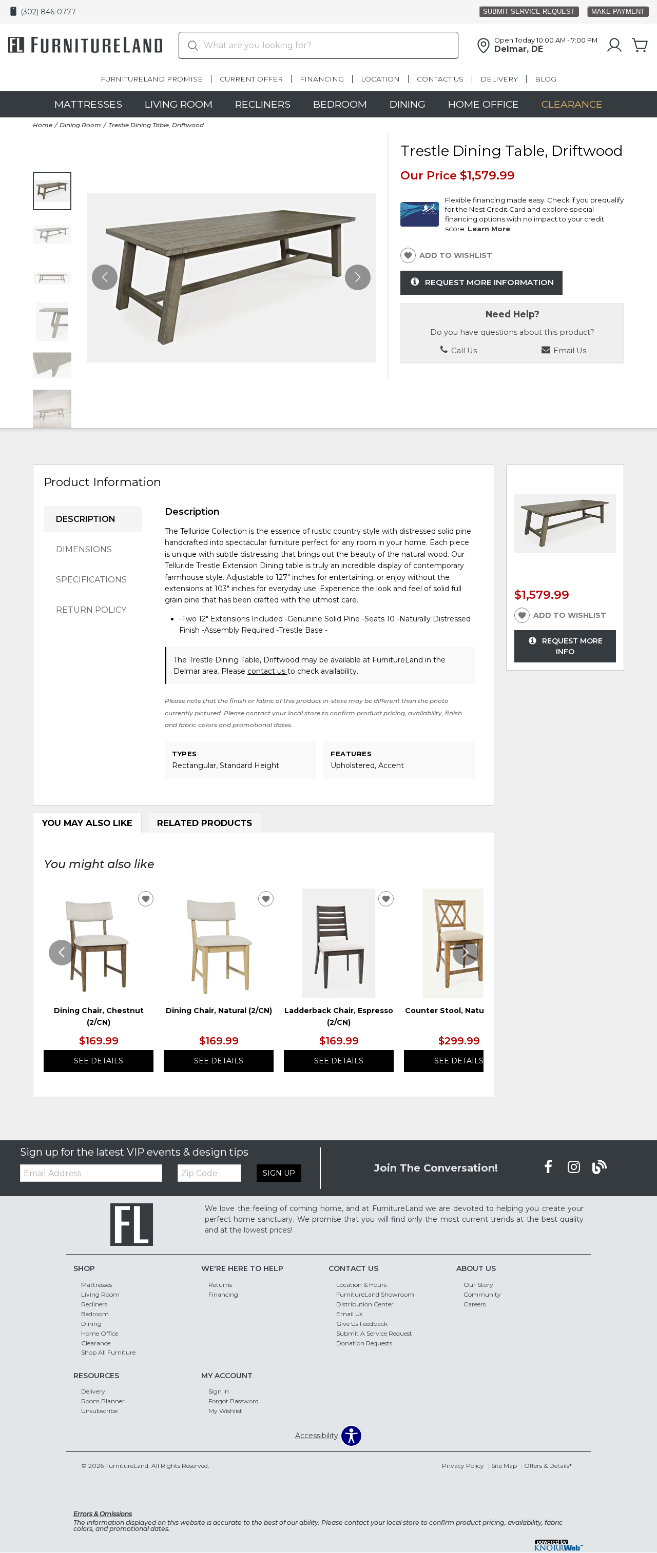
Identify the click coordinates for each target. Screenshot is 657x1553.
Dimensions (84, 549)
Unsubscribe (99, 1411)
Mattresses (88, 104)
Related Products (204, 823)
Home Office (483, 104)
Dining (408, 104)
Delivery (499, 79)
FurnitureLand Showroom (375, 1294)
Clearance (572, 104)
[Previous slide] (61, 952)
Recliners (263, 104)
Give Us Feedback (362, 1323)
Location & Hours (361, 1284)
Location (380, 79)
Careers (474, 1304)
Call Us (463, 350)
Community (482, 1294)
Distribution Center (365, 1304)
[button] (358, 277)
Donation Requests (364, 1342)
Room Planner (103, 1401)
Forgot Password (233, 1401)
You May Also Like (87, 823)
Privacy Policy (463, 1465)
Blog (545, 79)
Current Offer (251, 79)
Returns (220, 1284)
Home (42, 125)
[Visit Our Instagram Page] (575, 1167)
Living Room (178, 104)
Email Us (349, 1314)
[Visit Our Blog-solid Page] (599, 1167)
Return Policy (91, 610)
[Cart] (640, 45)
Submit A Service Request (374, 1333)
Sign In (218, 1391)
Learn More (489, 229)
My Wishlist (225, 1411)
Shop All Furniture (108, 1352)
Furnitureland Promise (152, 79)
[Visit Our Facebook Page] (549, 1167)
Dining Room (80, 125)
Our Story (478, 1284)
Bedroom (340, 104)
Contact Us (440, 79)
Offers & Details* (548, 1465)
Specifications (91, 579)
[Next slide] (465, 952)
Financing (322, 79)
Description (85, 519)
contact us (267, 671)
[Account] (614, 45)
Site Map (504, 1465)
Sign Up (279, 1173)
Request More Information (489, 282)
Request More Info (572, 646)
